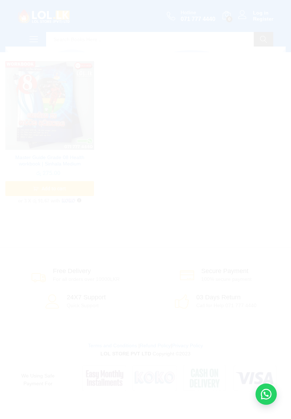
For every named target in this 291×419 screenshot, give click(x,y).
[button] (266, 394)
